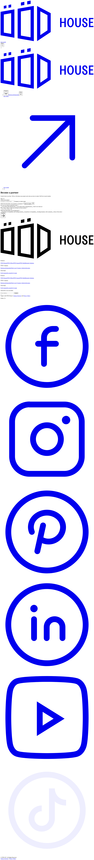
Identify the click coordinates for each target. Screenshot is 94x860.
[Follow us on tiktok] (47, 856)
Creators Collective (21, 268)
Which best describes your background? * (10, 210)
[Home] (47, 40)
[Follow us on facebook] (47, 392)
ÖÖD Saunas (16, 263)
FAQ (2, 273)
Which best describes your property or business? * (12, 203)
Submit (16, 293)
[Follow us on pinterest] (47, 577)
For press (9, 273)
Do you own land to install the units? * (10, 205)
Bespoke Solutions (29, 263)
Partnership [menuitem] (16, 94)
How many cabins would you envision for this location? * (14, 208)
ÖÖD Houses (4, 263)
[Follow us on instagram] (47, 485)
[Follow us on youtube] (47, 763)
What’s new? (14, 268)
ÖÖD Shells (22, 263)
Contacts (5, 273)
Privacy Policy (27, 295)
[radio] (1, 209)
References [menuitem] (11, 94)
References (3, 268)
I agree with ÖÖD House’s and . (15, 295)
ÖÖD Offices (10, 263)
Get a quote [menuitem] (3, 42)
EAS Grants (14, 273)
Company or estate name (20, 201)
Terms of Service (17, 295)
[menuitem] (6, 93)
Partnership (8, 268)
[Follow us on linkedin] (47, 670)
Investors (28, 268)
